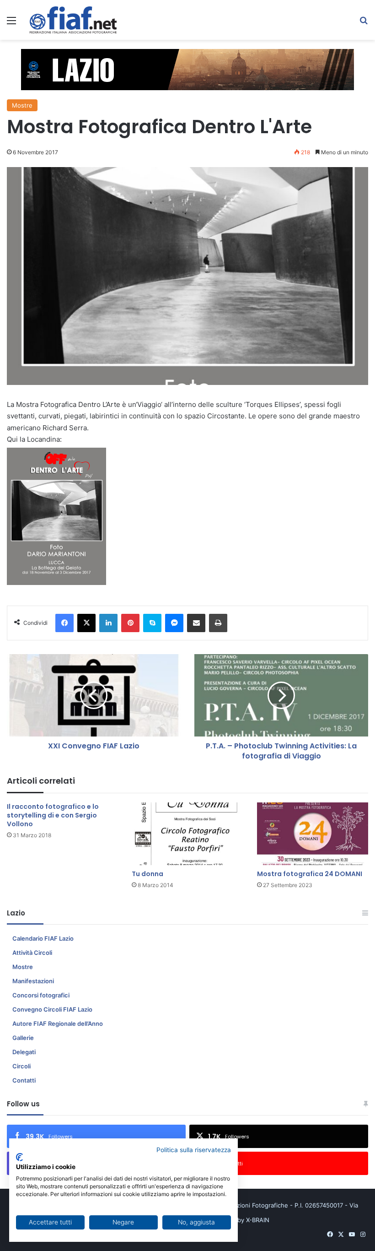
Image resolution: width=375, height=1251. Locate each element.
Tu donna (147, 873)
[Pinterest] (130, 623)
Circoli (21, 1066)
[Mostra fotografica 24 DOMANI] (312, 833)
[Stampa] (218, 623)
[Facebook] (64, 623)
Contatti (24, 1080)
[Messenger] (174, 623)
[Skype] (152, 623)
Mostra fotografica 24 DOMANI (309, 873)
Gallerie (23, 1037)
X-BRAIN (257, 1220)
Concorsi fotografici (41, 995)
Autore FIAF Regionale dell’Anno (57, 1023)
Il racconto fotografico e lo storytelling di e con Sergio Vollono (53, 815)
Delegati (24, 1052)
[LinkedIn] (108, 623)
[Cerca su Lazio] (363, 23)
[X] (86, 623)
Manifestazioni (33, 981)
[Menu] (11, 23)
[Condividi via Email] (196, 623)
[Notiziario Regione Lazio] (73, 19)
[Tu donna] (187, 833)
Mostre (22, 105)
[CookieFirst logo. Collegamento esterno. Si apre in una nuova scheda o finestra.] (19, 1157)
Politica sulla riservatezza (193, 1150)
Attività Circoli (32, 952)
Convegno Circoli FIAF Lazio (52, 1009)
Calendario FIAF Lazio (43, 938)
